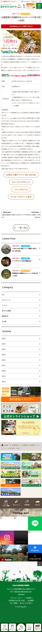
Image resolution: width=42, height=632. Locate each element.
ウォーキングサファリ (21, 182)
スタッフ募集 (13, 603)
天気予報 (26, 503)
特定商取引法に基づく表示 (17, 600)
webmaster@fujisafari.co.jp (23, 592)
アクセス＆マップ (37, 503)
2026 (3, 338)
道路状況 (5, 316)
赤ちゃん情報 (6, 311)
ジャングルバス (21, 189)
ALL (3, 294)
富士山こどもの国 (25, 603)
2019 (3, 376)
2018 (3, 381)
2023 (3, 354)
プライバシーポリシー (16, 598)
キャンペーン (6, 300)
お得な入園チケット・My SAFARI (21, 174)
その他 (4, 321)
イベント (4, 305)
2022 (3, 360)
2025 (3, 344)
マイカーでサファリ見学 (21, 196)
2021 (3, 365)
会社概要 (30, 600)
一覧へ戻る (23, 227)
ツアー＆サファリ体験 (5, 503)
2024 (3, 349)
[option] (10, 457)
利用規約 (29, 598)
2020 (3, 371)
